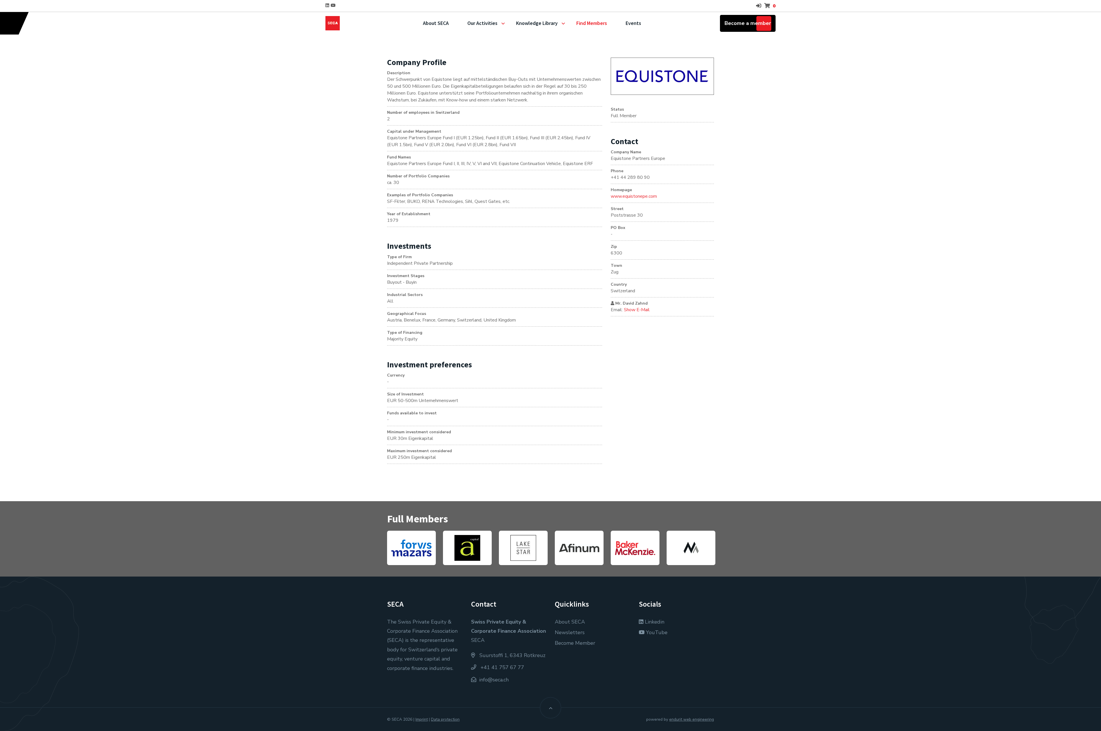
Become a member (748, 23)
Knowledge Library (537, 23)
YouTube (656, 632)
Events (633, 23)
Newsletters (570, 632)
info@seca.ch (494, 679)
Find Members (591, 23)
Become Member (575, 643)
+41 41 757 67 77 (501, 667)
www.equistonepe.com (634, 196)
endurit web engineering (691, 719)
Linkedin (653, 621)
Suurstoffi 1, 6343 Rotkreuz (511, 655)
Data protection (445, 719)
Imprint (421, 719)
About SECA (436, 23)
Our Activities (482, 23)
